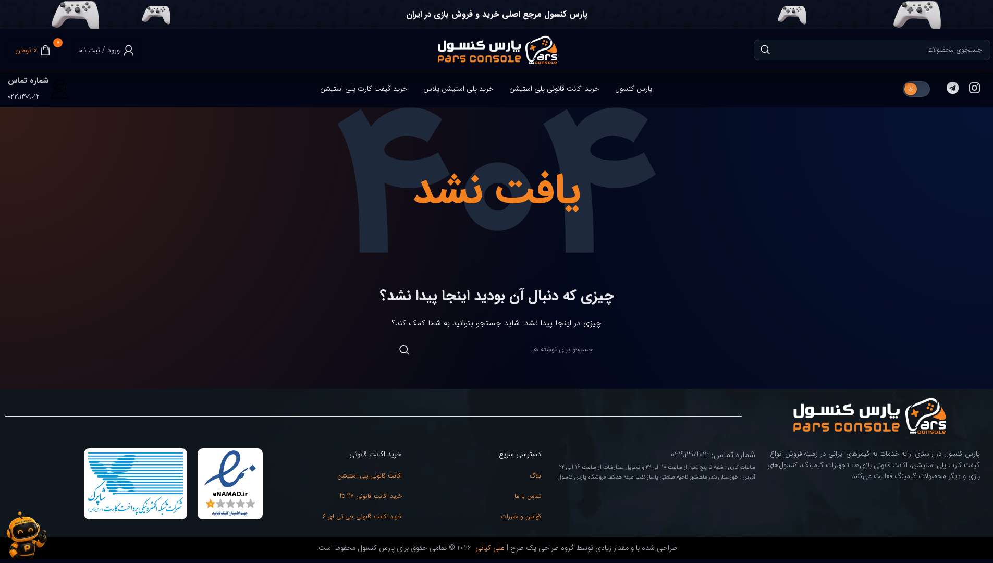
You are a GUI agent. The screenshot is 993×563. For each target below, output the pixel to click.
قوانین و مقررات (521, 516)
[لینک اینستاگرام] (974, 89)
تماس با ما (527, 496)
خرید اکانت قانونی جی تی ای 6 (362, 516)
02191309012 (24, 97)
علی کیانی (489, 548)
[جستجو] (765, 50)
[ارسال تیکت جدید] (26, 535)
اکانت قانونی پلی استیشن (369, 476)
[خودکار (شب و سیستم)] (916, 89)
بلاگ (535, 476)
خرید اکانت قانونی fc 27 (371, 496)
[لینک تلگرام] (952, 89)
